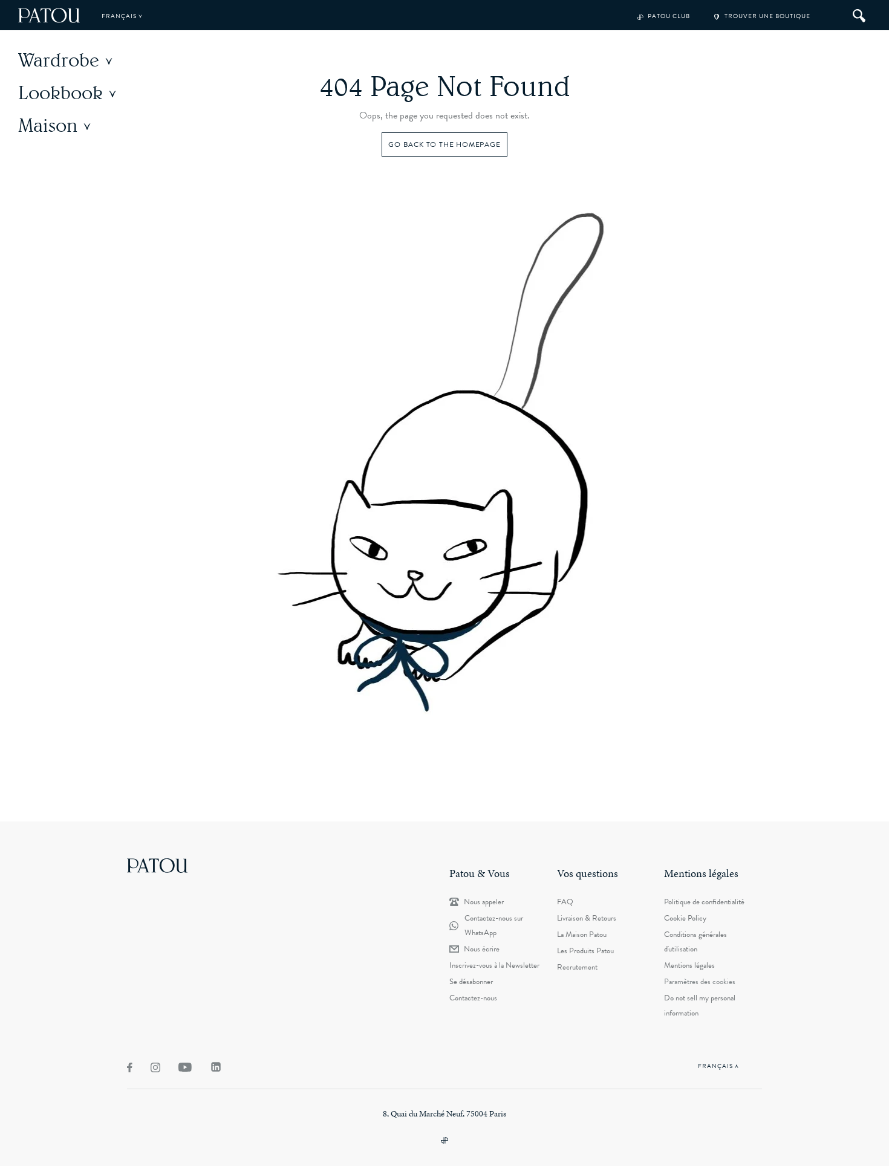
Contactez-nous (473, 998)
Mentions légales (689, 965)
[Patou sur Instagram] (155, 1067)
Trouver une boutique (766, 16)
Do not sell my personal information (699, 1005)
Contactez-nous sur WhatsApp (493, 925)
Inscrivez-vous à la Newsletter (494, 965)
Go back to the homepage (444, 144)
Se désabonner (471, 982)
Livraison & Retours (586, 918)
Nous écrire (482, 949)
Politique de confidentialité (704, 902)
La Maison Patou (582, 934)
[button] (72, 60)
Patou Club (668, 16)
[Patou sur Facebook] (129, 1067)
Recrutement (577, 967)
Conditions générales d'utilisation (695, 941)
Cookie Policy (685, 918)
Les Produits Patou (585, 951)
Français (120, 16)
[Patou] (157, 865)
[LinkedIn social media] (216, 1066)
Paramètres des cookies (699, 982)
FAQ (565, 902)
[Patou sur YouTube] (185, 1067)
